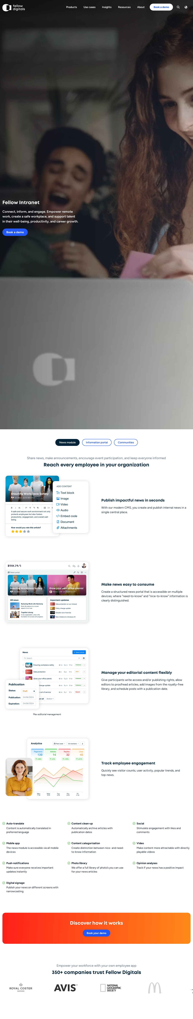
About (141, 7)
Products (71, 7)
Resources (124, 7)
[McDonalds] (155, 987)
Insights (106, 7)
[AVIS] (65, 987)
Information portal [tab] (97, 442)
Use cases (89, 7)
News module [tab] (67, 442)
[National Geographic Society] (110, 987)
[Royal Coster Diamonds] (21, 987)
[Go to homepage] (13, 7)
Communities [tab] (126, 442)
